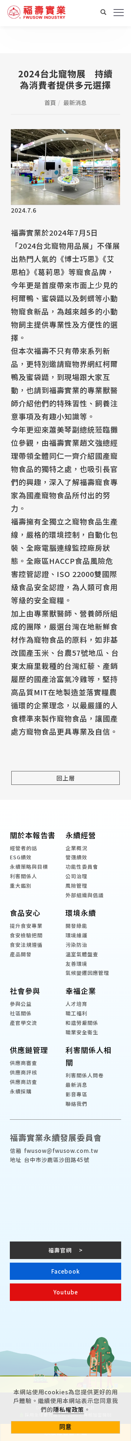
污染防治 (76, 944)
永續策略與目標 (29, 866)
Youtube (65, 1292)
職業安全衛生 (82, 1032)
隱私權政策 (68, 1409)
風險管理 (76, 885)
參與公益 (21, 1003)
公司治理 (76, 876)
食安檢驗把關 (26, 935)
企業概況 (76, 848)
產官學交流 (23, 1022)
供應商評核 (23, 1072)
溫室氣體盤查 (82, 954)
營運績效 (76, 857)
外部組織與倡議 (85, 895)
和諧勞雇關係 (82, 1022)
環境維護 (76, 935)
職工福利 (76, 1013)
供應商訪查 (23, 1081)
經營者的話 (23, 848)
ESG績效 (21, 857)
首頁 (50, 102)
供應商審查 (23, 1062)
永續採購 (21, 1091)
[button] (103, 13)
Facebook (65, 1271)
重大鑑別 (21, 885)
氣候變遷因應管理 (87, 972)
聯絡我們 (76, 1103)
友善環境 (76, 963)
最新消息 (75, 102)
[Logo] (36, 12)
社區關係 (21, 1013)
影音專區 (76, 1094)
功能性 (74, 866)
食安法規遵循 (26, 944)
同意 (65, 1427)
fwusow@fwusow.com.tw (61, 1150)
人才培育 (76, 1003)
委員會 (90, 866)
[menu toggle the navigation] (119, 13)
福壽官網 (65, 1250)
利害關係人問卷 (85, 1075)
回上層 (65, 778)
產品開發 (21, 954)
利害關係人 (23, 876)
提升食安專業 (26, 925)
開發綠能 (76, 925)
